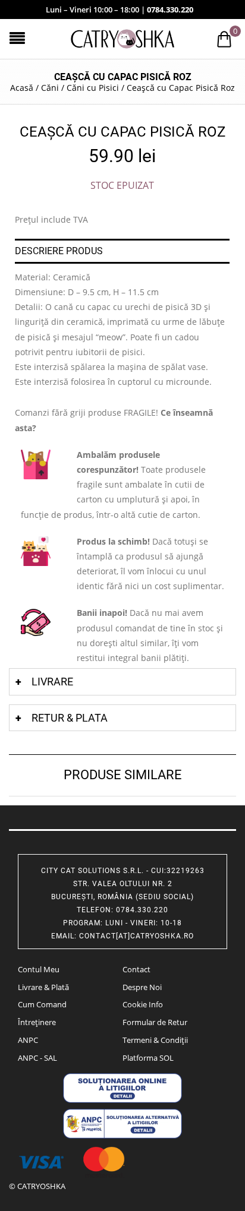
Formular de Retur (154, 1022)
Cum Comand (42, 1004)
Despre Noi (142, 987)
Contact (136, 969)
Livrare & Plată (43, 987)
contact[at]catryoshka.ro (136, 936)
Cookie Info (142, 1004)
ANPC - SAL (37, 1057)
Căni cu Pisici (93, 87)
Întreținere (37, 1022)
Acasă (21, 87)
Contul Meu (38, 969)
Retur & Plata (70, 718)
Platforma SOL (148, 1057)
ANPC (28, 1040)
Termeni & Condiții (155, 1040)
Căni (50, 87)
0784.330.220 (170, 9)
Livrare (52, 681)
